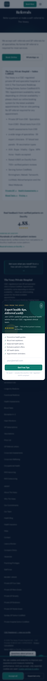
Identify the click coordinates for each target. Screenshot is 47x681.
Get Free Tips (23, 367)
